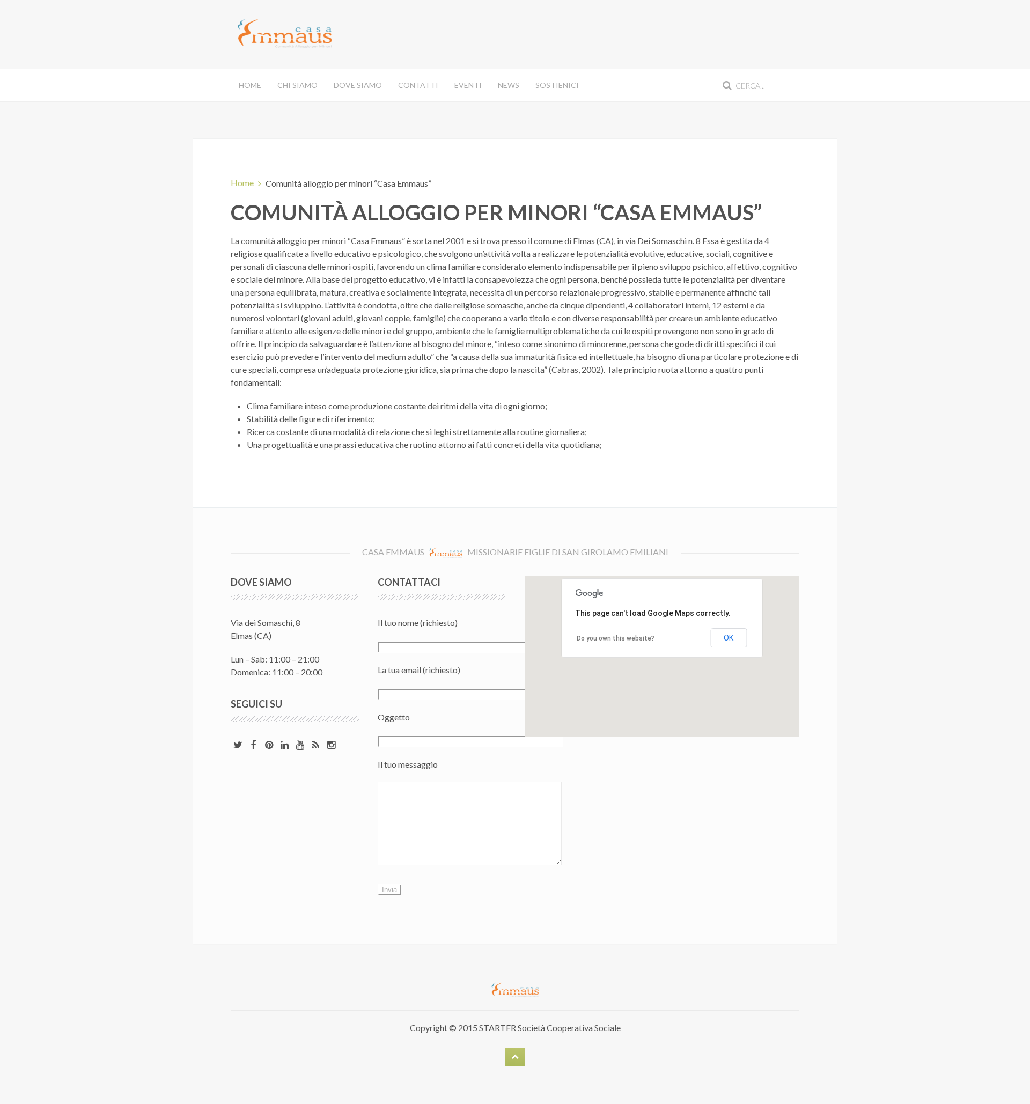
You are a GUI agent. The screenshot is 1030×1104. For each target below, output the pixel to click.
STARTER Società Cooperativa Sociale (550, 1027)
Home (250, 85)
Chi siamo (297, 85)
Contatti (418, 85)
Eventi (468, 85)
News (508, 85)
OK (728, 638)
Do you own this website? (615, 638)
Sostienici (557, 85)
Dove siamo (358, 85)
